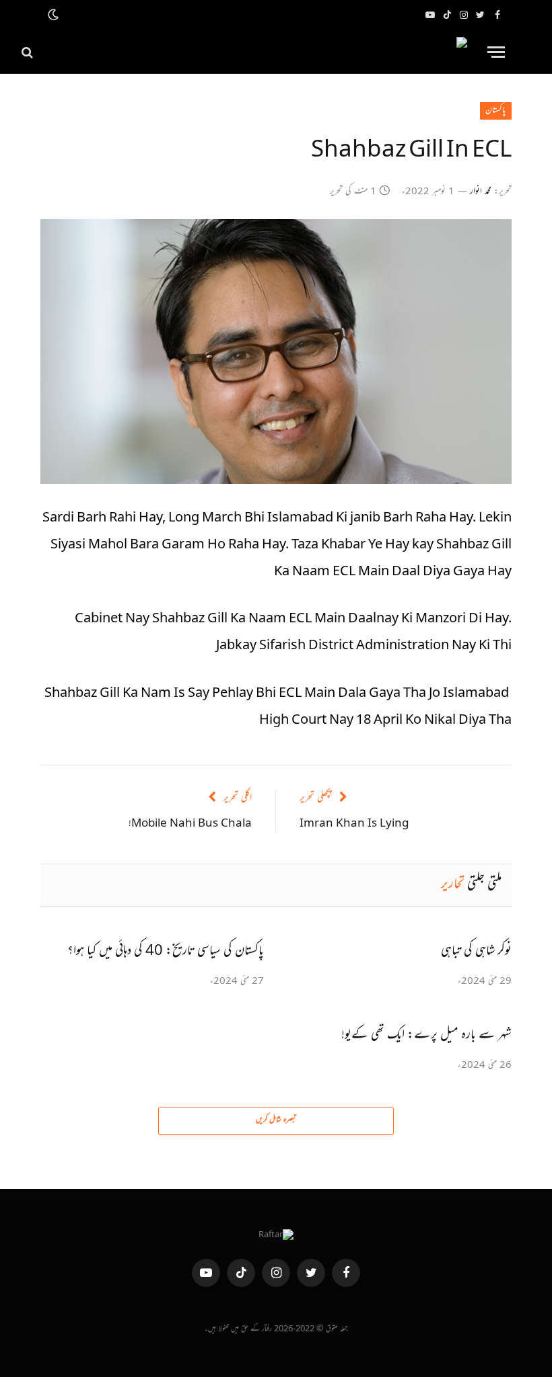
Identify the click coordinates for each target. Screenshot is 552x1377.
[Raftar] (256, 52)
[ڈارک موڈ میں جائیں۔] (54, 15)
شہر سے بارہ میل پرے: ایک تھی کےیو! (426, 1035)
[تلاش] (29, 52)
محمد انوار (480, 192)
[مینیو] (496, 52)
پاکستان (495, 111)
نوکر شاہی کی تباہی (476, 951)
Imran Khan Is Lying (354, 824)
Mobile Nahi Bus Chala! (190, 824)
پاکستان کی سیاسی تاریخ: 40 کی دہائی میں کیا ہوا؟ (165, 951)
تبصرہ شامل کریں (276, 1120)
